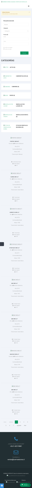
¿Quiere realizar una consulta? (16, 444)
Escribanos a (16, 457)
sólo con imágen (8, 47)
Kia (11, 179)
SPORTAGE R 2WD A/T (14, 247)
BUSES (12, 95)
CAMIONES (15, 86)
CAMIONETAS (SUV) (22, 76)
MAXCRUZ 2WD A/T (14, 354)
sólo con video (8, 49)
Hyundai (11, 143)
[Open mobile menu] (28, 6)
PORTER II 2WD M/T (14, 141)
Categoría (5, 28)
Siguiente (19, 425)
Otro (11, 285)
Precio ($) (5, 34)
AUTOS (12, 67)
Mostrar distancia (19, 143)
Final (25, 425)
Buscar (24, 53)
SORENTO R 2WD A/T (14, 212)
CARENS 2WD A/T (14, 176)
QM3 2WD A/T (14, 283)
